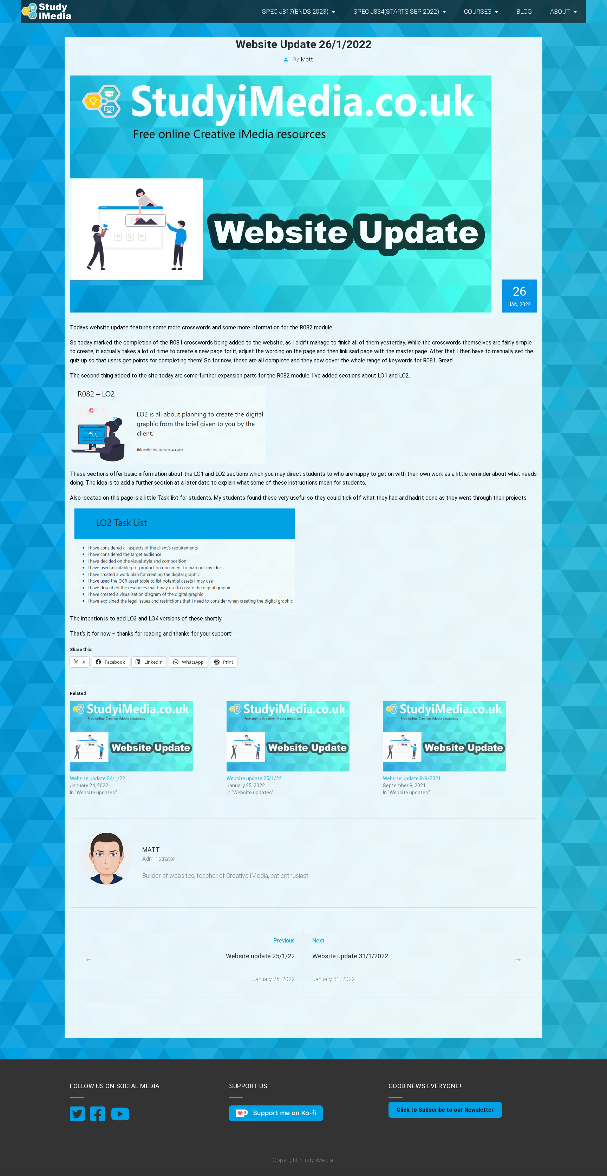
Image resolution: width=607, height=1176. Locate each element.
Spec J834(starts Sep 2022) (396, 11)
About (560, 11)
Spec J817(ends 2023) (295, 11)
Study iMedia (316, 1160)
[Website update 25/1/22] (301, 736)
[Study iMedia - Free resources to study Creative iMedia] (56, 11)
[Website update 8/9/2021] (458, 736)
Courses (477, 11)
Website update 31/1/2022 (350, 956)
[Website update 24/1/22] (145, 736)
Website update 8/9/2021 (412, 778)
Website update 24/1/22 (97, 778)
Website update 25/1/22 (254, 778)
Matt (307, 59)
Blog (524, 11)
